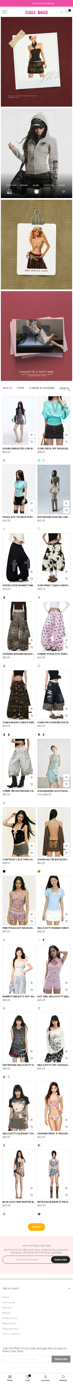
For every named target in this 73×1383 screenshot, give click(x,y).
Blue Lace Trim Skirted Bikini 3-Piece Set (28, 1202)
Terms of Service (11, 1333)
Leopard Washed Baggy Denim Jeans (25, 654)
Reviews (7, 1312)
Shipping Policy (11, 1328)
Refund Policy (9, 1323)
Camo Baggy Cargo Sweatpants (24, 722)
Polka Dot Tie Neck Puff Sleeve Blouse (27, 517)
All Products (9, 1302)
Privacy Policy (10, 1318)
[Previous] (65, 390)
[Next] (68, 390)
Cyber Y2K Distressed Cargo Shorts (26, 791)
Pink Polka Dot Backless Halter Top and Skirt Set (34, 928)
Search (6, 1297)
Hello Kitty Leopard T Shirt (20, 1133)
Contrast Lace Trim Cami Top (22, 859)
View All (36, 1227)
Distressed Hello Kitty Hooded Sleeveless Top (32, 1065)
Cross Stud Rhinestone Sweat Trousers (29, 585)
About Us (7, 1307)
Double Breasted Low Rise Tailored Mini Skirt (31, 448)
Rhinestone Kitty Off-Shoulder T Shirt (28, 996)
